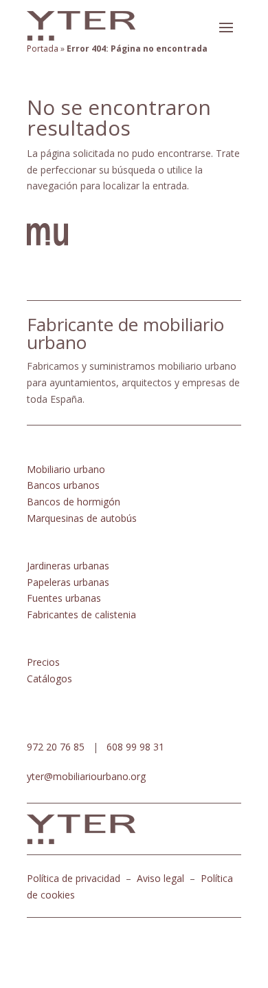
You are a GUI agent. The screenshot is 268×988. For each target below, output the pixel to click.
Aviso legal (160, 878)
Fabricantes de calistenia (81, 614)
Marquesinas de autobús (82, 518)
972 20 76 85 (56, 746)
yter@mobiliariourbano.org (86, 776)
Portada (42, 48)
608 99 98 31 (135, 746)
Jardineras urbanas (68, 565)
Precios (43, 662)
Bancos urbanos (63, 485)
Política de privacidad (73, 878)
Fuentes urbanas (64, 598)
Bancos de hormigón (73, 501)
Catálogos (49, 678)
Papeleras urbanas (68, 582)
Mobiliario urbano (66, 469)
